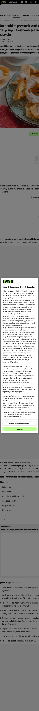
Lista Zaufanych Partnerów (12, 417)
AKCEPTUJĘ (19, 429)
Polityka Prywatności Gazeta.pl (12, 360)
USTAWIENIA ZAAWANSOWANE (19, 423)
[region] (19, 355)
